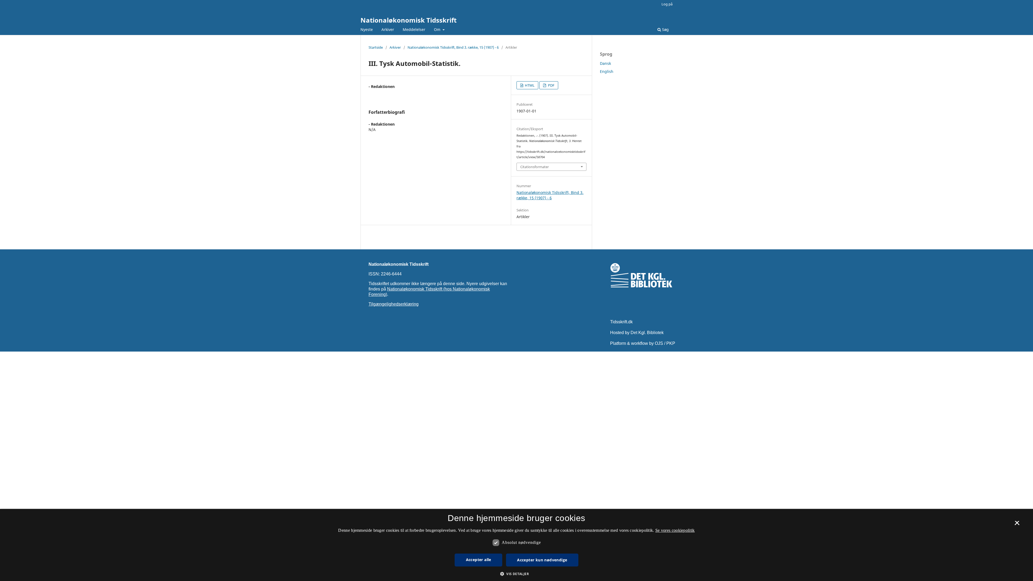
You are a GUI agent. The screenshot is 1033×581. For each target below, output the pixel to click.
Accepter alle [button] (478, 559)
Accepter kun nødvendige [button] (542, 559)
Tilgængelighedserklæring (394, 304)
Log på (667, 4)
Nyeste (366, 29)
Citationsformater (534, 166)
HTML (529, 85)
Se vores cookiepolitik (675, 530)
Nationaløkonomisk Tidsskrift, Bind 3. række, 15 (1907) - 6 (453, 47)
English (606, 71)
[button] (516, 574)
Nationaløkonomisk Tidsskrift (408, 20)
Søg (665, 29)
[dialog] (516, 545)
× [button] (1017, 525)
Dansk (605, 63)
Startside (376, 47)
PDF (550, 85)
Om (437, 29)
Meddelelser (414, 29)
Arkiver (387, 29)
